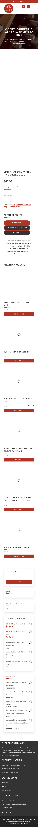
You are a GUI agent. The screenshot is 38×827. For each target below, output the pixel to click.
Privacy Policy (26, 821)
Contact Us (6, 790)
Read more (19, 314)
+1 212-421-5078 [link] (7, 808)
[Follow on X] (6, 812)
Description (17, 223)
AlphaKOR (24, 824)
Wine (6, 41)
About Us (5, 783)
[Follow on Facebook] (2, 812)
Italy (5, 207)
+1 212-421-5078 (19, 1)
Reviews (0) (17, 232)
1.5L (13, 204)
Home (9, 39)
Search (19, 582)
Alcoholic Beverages (22, 39)
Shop (4, 786)
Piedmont (11, 207)
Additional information (17, 228)
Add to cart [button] (19, 361)
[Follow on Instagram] (10, 812)
